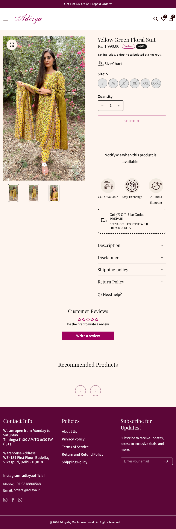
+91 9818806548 (28, 484)
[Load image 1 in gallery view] (13, 193)
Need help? (112, 294)
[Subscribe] (166, 461)
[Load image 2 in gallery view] (34, 193)
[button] (80, 390)
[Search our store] (155, 19)
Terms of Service (75, 447)
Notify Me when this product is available (130, 158)
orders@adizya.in (27, 490)
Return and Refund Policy (82, 454)
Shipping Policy (74, 462)
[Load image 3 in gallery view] (54, 193)
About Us (69, 431)
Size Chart (113, 63)
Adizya (63, 522)
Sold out (132, 121)
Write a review (88, 336)
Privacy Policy (73, 439)
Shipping (123, 54)
